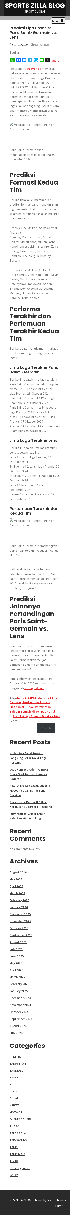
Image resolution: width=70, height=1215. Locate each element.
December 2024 (20, 998)
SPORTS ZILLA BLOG (35, 5)
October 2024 (19, 1012)
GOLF (13, 1091)
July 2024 (16, 1033)
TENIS (14, 1147)
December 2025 (20, 914)
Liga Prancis (33, 69)
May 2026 (16, 879)
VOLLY (14, 1175)
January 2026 (19, 907)
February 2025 (19, 984)
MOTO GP (16, 1112)
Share (55, 61)
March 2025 (17, 977)
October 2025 (19, 928)
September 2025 (21, 935)
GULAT (14, 1098)
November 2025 (20, 921)
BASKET (15, 1077)
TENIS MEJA (17, 1154)
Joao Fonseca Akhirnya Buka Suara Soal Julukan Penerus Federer (29, 774)
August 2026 (18, 872)
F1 (11, 1084)
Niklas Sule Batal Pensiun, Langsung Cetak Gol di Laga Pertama (28, 758)
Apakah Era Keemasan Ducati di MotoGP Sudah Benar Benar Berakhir (30, 790)
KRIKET (14, 1105)
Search (14, 721)
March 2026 (17, 893)
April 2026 (16, 886)
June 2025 (17, 956)
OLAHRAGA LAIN (20, 1119)
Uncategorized (20, 1168)
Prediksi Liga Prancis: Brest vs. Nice (36, 716)
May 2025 (16, 963)
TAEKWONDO (18, 1140)
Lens (20, 698)
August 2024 (18, 1026)
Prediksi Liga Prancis (36, 702)
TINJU (14, 1161)
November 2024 (20, 1005)
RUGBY (14, 1126)
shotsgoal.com (34, 688)
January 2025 (19, 991)
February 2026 (19, 900)
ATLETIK (15, 1056)
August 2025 (18, 942)
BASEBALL (16, 1070)
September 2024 (21, 1019)
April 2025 (16, 970)
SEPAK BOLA (43, 45)
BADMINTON (18, 1063)
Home (59, 1206)
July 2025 (16, 949)
